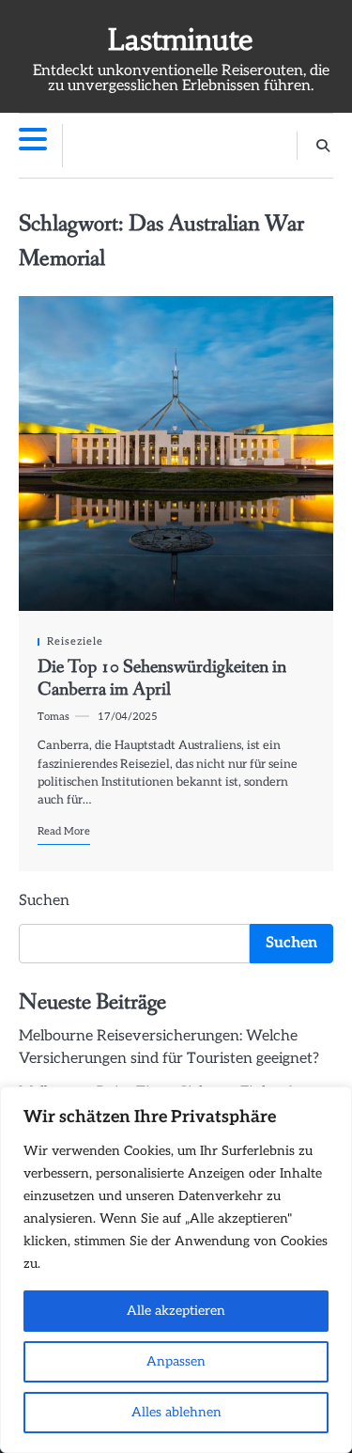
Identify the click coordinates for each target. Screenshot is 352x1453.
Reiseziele (75, 641)
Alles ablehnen (176, 1412)
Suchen (44, 901)
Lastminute (180, 40)
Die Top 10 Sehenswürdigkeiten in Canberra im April (162, 678)
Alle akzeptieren (176, 1311)
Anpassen (176, 1361)
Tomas (53, 717)
